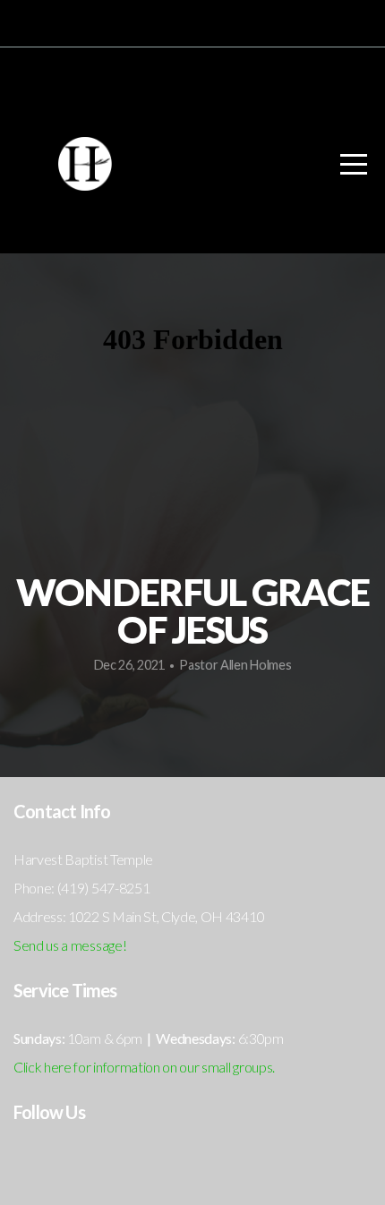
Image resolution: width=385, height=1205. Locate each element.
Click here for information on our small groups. (144, 1066)
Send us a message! (69, 944)
